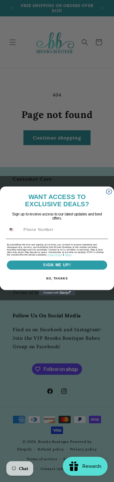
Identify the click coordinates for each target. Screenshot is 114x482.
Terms (68, 255)
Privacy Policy (55, 255)
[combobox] (14, 229)
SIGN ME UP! (57, 265)
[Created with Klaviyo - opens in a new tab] (57, 293)
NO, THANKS (57, 278)
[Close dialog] (109, 191)
